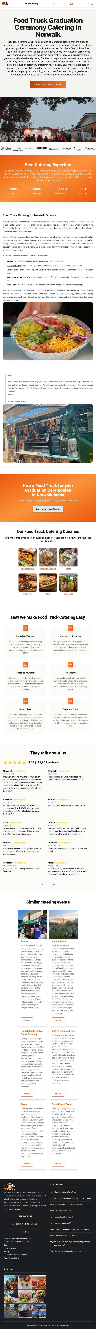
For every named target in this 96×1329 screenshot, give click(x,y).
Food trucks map (25, 1216)
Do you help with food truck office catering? (66, 1251)
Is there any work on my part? (61, 1211)
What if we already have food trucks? (63, 1235)
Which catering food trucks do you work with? (66, 1204)
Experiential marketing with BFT (24, 1224)
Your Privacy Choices (11, 1258)
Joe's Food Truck (14, 285)
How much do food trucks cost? (61, 1217)
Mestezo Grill (12, 261)
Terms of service (10, 1248)
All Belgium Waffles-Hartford (19, 277)
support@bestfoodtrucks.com (20, 1238)
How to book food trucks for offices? (63, 1192)
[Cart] (71, 3)
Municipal (25, 1232)
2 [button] (42, 884)
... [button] (47, 884)
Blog (5, 1245)
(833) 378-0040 (23, 1242)
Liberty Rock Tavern (16, 270)
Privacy (6, 1251)
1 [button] (37, 884)
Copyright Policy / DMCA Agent (15, 1255)
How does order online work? (60, 1223)
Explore (27, 1020)
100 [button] (53, 884)
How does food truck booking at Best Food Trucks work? (70, 1198)
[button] (58, 884)
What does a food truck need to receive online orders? (69, 1229)
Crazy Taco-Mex (14, 266)
